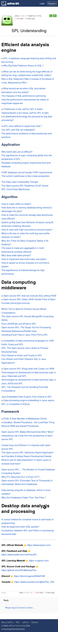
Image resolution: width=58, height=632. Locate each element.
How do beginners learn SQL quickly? (20, 526)
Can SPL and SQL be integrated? (18, 129)
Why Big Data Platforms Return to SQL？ (23, 65)
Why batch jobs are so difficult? (16, 151)
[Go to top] (44, 507)
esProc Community (16, 625)
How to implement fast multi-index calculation (23, 259)
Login (42, 3)
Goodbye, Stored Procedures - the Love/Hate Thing (28, 422)
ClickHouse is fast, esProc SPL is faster (23, 109)
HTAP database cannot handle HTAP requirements (26, 172)
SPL (18, 622)
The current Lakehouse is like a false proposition (25, 176)
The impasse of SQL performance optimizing (23, 95)
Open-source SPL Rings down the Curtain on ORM (28, 368)
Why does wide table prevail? (16, 255)
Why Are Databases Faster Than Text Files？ (23, 497)
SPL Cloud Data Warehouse (15, 189)
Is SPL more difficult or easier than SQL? (21, 126)
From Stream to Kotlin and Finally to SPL (21, 355)
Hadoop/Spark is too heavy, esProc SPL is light (24, 112)
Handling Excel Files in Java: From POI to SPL (24, 334)
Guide (3, 593)
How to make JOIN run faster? (16, 203)
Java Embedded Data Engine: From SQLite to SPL (26, 396)
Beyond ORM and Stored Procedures (20, 426)
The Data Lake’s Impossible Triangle (19, 181)
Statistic (34, 622)
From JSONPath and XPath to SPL (18, 323)
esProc (25, 622)
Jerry (17, 16)
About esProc (7, 622)
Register (52, 3)
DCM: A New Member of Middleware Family (25, 418)
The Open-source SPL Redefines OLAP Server (24, 185)
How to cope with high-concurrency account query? (26, 229)
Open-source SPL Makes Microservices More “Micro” (27, 431)
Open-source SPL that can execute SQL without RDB (29, 295)
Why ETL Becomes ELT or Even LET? (20, 476)
